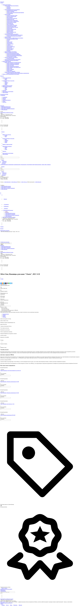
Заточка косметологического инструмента (12, 59)
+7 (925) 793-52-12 (7, 108)
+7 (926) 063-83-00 (5, 106)
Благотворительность (7, 100)
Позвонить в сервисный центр (14, 110)
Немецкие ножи (10, 31)
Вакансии (4, 102)
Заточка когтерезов (10, 58)
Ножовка (8, 50)
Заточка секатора (10, 43)
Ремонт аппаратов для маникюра (13, 63)
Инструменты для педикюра (8, 91)
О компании (5, 97)
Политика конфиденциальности (6, 602)
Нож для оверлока (10, 24)
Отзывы (4, 99)
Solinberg (6, 82)
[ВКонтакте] (1, 283)
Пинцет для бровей (10, 11)
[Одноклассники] (2, 283)
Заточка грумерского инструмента (11, 57)
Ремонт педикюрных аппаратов (13, 64)
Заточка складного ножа (11, 29)
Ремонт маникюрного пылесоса (13, 66)
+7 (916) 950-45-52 (5, 107)
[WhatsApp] (8, 283)
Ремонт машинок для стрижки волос (14, 67)
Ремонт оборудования (7, 61)
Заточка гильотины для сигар (12, 27)
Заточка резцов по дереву (11, 56)
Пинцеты (8, 8)
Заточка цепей (9, 41)
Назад (6, 211)
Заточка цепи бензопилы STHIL (13, 53)
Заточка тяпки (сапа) (11, 46)
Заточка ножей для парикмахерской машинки (15, 12)
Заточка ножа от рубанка (11, 22)
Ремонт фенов (9, 70)
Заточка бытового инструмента (10, 51)
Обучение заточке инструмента (6, 589)
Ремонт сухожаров (10, 69)
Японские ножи (10, 33)
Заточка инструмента (7, 4)
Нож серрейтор (10, 17)
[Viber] (7, 283)
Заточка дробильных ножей (12, 15)
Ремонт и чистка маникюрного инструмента (11, 74)
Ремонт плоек (9, 68)
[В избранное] (0, 279)
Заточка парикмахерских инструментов (12, 9)
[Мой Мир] (4, 283)
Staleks (6, 78)
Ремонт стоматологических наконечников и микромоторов (18, 73)
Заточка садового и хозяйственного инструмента (14, 37)
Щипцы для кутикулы (7, 77)
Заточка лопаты (10, 45)
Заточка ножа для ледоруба (12, 25)
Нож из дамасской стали (11, 32)
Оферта (1, 603)
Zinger (6, 84)
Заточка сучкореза (10, 48)
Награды (4, 98)
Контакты (2, 105)
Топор (8, 40)
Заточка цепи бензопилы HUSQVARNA (14, 55)
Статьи (4, 101)
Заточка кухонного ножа (11, 16)
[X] (5, 283)
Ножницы (9, 7)
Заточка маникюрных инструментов (12, 5)
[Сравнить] (1, 377)
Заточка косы (9, 47)
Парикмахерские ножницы (12, 10)
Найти (2, 244)
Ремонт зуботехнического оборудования (12, 72)
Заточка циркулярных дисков (12, 38)
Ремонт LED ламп (10, 65)
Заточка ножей (8, 14)
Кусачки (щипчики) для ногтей (8, 80)
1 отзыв (1, 278)
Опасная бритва (10, 13)
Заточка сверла (10, 49)
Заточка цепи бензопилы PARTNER (13, 54)
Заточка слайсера (10, 30)
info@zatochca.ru (6, 112)
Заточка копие (9, 28)
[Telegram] (11, 283)
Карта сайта (2, 601)
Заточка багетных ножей (11, 26)
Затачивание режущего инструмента (11, 60)
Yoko (6, 79)
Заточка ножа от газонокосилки (13, 21)
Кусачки (8, 6)
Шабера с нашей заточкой (7, 85)
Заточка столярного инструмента (11, 52)
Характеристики (6, 314)
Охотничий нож (10, 23)
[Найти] (3, 159)
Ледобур (8, 39)
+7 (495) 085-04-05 (3, 109)
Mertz (6, 81)
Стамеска (8, 44)
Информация (2, 590)
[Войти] (0, 191)
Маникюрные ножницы (7, 86)
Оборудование (5, 92)
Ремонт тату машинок (11, 71)
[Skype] (10, 283)
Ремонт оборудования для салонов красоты (13, 62)
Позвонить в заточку (4, 110)
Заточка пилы (9, 42)
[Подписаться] (1, 593)
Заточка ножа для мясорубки (12, 20)
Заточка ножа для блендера (12, 18)
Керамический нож (10, 19)
